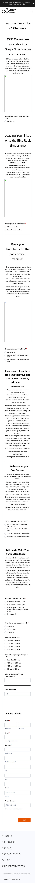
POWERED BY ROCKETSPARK (12, 879)
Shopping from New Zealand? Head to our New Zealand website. (16, 3)
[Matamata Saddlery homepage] (14, 10)
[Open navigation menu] (31, 10)
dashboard (17, 873)
